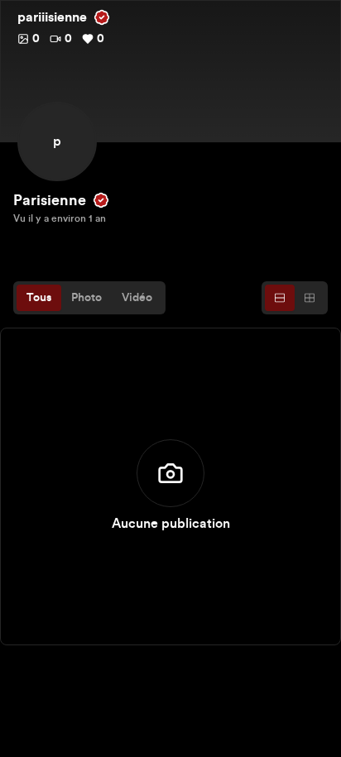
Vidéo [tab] (137, 298)
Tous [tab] (38, 298)
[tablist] (89, 297)
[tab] (280, 298)
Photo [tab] (86, 298)
